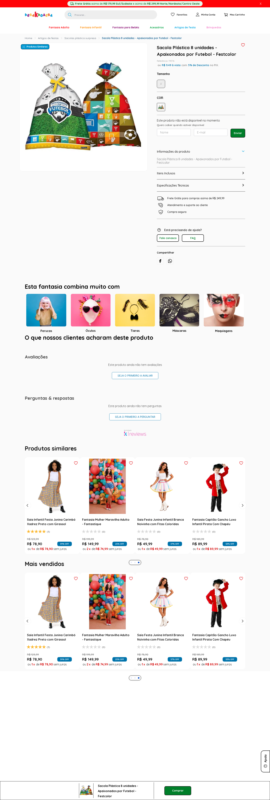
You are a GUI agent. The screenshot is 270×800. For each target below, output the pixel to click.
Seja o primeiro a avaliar (135, 375)
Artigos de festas (48, 38)
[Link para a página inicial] (28, 38)
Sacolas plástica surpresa (80, 38)
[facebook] (160, 261)
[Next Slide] (242, 505)
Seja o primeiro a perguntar (135, 416)
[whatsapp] (170, 261)
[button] (161, 107)
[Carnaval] (38, 27)
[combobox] (110, 14)
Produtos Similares (37, 46)
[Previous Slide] (27, 505)
